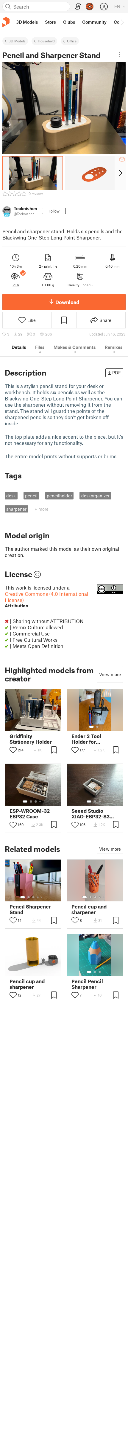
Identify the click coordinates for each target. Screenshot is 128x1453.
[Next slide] (120, 173)
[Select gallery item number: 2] (97, 727)
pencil (31, 495)
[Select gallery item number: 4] (40, 801)
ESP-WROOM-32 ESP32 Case (30, 813)
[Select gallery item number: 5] (42, 897)
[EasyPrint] (78, 6)
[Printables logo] (6, 22)
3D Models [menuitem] (27, 22)
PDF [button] (116, 372)
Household (46, 41)
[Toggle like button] (13, 749)
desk (11, 495)
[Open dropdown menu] (120, 54)
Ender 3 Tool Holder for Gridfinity (86, 739)
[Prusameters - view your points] (89, 6)
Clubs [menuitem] (69, 22)
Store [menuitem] (50, 22)
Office (72, 41)
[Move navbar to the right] (122, 22)
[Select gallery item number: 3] (36, 801)
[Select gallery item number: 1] (91, 727)
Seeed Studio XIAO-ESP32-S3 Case (90, 813)
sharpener (16, 509)
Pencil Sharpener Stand (30, 909)
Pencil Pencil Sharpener (87, 984)
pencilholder (59, 495)
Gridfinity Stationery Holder (31, 739)
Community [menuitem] (94, 22)
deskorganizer (95, 495)
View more (110, 674)
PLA (16, 285)
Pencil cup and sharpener (89, 909)
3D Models (17, 41)
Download (67, 302)
